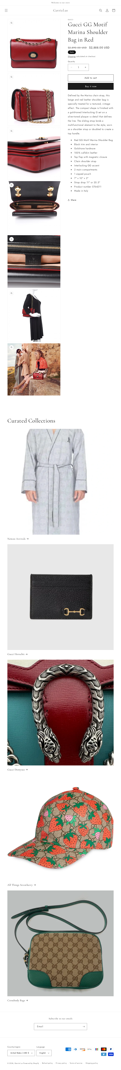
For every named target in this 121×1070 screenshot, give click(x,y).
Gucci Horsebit (15, 654)
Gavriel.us (19, 1063)
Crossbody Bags (16, 1000)
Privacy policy (61, 1063)
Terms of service (76, 1063)
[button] (6, 10)
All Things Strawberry (20, 885)
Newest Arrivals (16, 538)
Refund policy (47, 1063)
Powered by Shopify (31, 1063)
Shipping (72, 56)
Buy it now (91, 86)
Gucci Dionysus (16, 769)
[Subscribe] (83, 1026)
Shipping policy (92, 1063)
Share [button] (73, 199)
